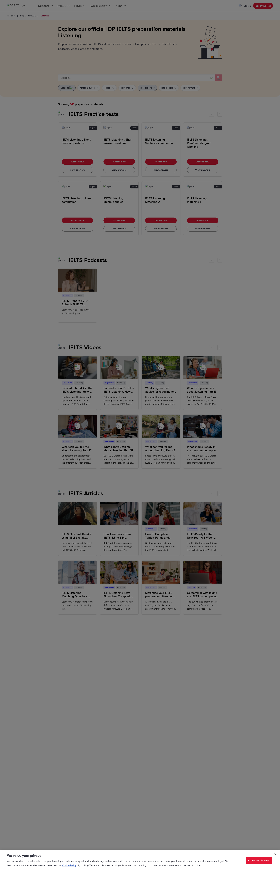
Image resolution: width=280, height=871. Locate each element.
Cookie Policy (69, 865)
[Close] (275, 854)
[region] (140, 860)
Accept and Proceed (258, 860)
